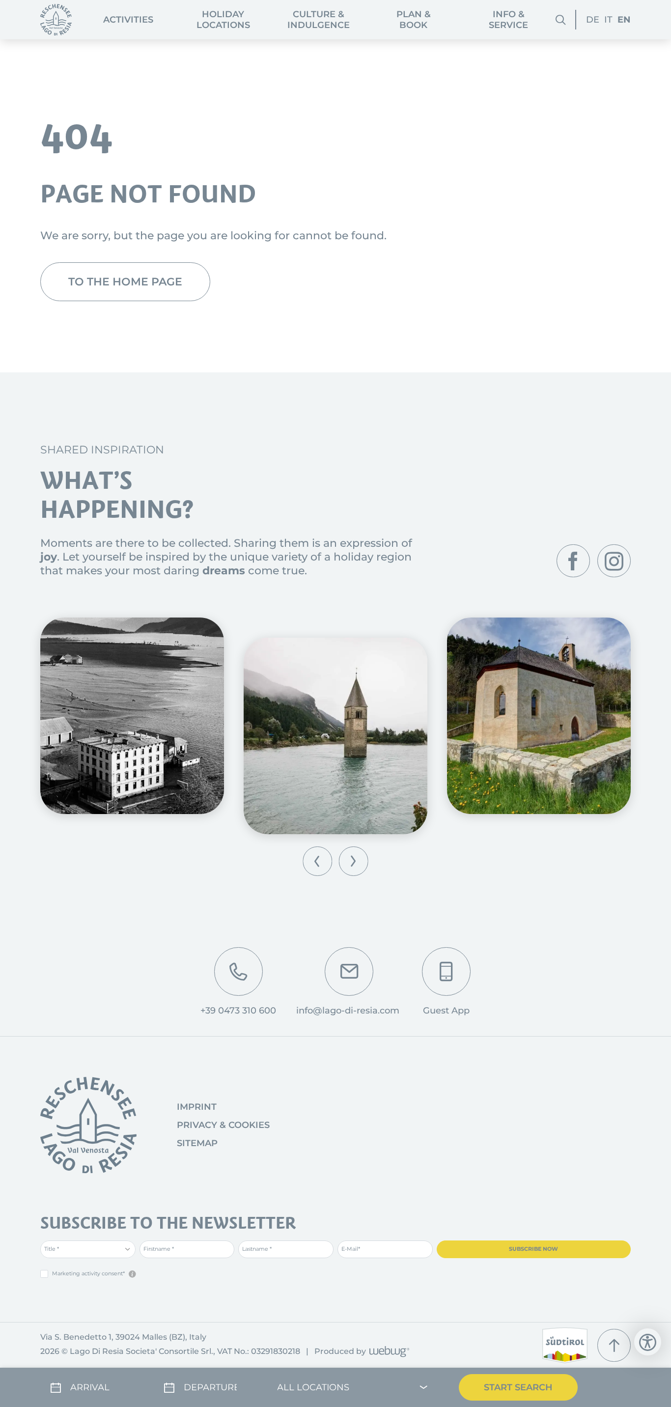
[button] (317, 860)
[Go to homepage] (88, 1125)
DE (592, 19)
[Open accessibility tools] (647, 1341)
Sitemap (197, 1143)
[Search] (560, 19)
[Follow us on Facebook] (573, 561)
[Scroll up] (614, 1345)
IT (608, 19)
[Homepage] (56, 19)
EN (624, 19)
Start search (518, 1387)
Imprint (197, 1106)
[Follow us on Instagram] (614, 561)
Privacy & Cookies (223, 1125)
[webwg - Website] (388, 1352)
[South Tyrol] (564, 1345)
